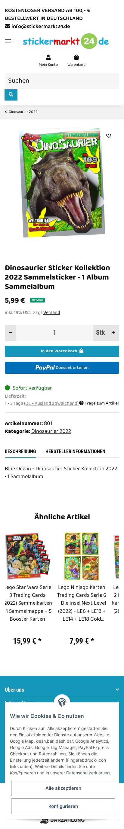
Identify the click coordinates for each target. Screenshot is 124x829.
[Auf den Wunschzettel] (108, 136)
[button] (48, 61)
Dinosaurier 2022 (51, 431)
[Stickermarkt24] (66, 41)
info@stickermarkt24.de (40, 27)
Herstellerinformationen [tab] (75, 451)
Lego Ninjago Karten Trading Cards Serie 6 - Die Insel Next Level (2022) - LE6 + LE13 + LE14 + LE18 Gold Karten (81, 604)
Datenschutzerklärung (88, 772)
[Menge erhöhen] (113, 333)
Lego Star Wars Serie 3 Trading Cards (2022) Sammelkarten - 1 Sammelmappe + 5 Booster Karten (27, 604)
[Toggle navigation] (9, 41)
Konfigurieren (63, 806)
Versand (51, 312)
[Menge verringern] (11, 333)
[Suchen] (11, 95)
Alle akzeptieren (63, 788)
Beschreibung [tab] (20, 451)
